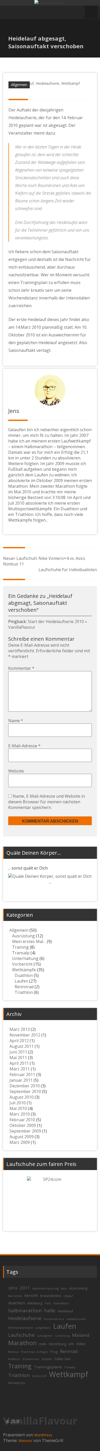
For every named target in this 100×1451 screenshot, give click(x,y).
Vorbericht (22, 964)
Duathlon (24, 975)
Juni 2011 (18, 1052)
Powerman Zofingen (34, 1352)
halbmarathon (25, 1310)
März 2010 (19, 1114)
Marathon (22, 1343)
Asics (64, 1288)
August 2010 (21, 1097)
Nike (80, 1343)
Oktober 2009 (22, 1125)
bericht (31, 1295)
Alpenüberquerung (45, 1288)
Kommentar (21, 668)
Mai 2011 (18, 1057)
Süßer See (62, 1358)
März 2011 (19, 1069)
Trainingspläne (48, 1366)
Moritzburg (57, 1344)
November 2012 (24, 1035)
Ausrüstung (23, 936)
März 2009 (19, 1142)
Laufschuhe (21, 1335)
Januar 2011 (21, 1080)
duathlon (16, 1302)
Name (15, 720)
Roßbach (14, 1359)
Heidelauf (65, 1311)
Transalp (20, 953)
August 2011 (21, 1046)
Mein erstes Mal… (29, 941)
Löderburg (62, 1335)
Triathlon (24, 992)
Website (16, 771)
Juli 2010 (17, 1103)
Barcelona (15, 1296)
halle (49, 1310)
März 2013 (19, 1029)
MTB (71, 1344)
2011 (25, 1288)
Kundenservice (54, 1319)
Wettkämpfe (24, 970)
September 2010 (25, 1091)
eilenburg (34, 1303)
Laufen (21, 981)
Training (20, 947)
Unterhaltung (25, 958)
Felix (48, 1303)
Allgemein (19, 84)
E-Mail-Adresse (24, 746)
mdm (43, 1344)
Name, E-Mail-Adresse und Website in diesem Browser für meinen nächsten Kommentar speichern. (46, 801)
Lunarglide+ (45, 1335)
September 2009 (25, 1131)
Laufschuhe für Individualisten (67, 569)
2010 (12, 1287)
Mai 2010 (18, 1108)
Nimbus (13, 1352)
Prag (54, 1351)
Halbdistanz (61, 1303)
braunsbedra (50, 1295)
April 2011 (19, 1063)
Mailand (80, 1335)
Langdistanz (43, 1328)
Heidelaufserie (47, 83)
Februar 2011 (22, 1074)
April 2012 (19, 1040)
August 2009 (21, 1136)
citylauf (68, 1296)
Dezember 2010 (24, 1086)
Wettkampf (70, 83)
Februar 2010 (22, 1120)
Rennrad (69, 1351)
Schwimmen (30, 1359)
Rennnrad (24, 987)
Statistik (47, 1359)
